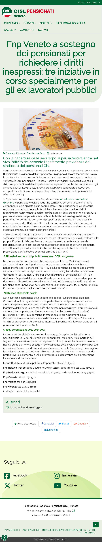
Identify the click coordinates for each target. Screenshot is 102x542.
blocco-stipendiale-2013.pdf (26, 407)
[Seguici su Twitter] (7, 488)
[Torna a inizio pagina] (96, 524)
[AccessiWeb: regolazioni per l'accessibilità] (4, 537)
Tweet (65, 423)
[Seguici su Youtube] (57, 488)
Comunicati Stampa (15, 153)
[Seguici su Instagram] (57, 478)
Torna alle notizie (26, 423)
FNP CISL (91, 530)
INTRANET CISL (84, 3)
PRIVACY (96, 3)
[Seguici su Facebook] (7, 478)
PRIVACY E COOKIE (13, 530)
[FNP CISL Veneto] (28, 12)
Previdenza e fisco (35, 153)
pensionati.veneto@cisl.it (59, 515)
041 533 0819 (39, 515)
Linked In (52, 429)
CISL (80, 533)
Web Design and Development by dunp (51, 539)
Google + (82, 423)
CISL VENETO (89, 533)
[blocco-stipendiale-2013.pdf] (7, 408)
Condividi (48, 423)
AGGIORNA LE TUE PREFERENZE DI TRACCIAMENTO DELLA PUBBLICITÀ (54, 530)
